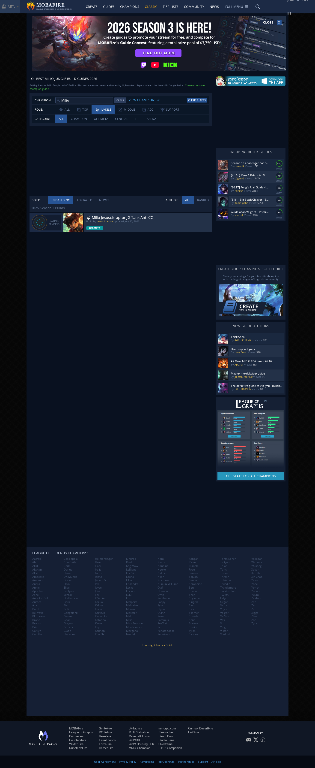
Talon (223, 566)
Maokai (131, 609)
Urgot (224, 602)
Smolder (194, 616)
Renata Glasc (166, 631)
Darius (68, 569)
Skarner (194, 613)
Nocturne (163, 580)
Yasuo (255, 580)
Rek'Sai (162, 623)
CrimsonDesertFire (200, 728)
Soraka (193, 623)
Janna (98, 577)
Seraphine (195, 584)
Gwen (67, 631)
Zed (253, 605)
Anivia (36, 584)
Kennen (100, 631)
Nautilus (163, 566)
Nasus (162, 562)
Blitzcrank (38, 616)
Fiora (67, 602)
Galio (67, 609)
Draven (68, 580)
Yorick (255, 588)
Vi (221, 623)
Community (194, 6)
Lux (128, 598)
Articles (216, 762)
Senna (193, 580)
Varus (224, 605)
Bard (35, 609)
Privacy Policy (127, 762)
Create (92, 6)
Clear (120, 100)
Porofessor (76, 736)
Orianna (163, 591)
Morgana (132, 631)
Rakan (161, 616)
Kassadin (101, 616)
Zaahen (256, 598)
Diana (67, 573)
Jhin (97, 591)
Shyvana (194, 598)
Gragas (68, 623)
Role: (39, 109)
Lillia (129, 580)
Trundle (225, 584)
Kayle (98, 623)
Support (203, 762)
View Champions (144, 99)
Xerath (255, 573)
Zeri (253, 609)
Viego (223, 627)
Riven (192, 562)
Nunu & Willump (168, 584)
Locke (130, 588)
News (214, 6)
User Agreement (105, 762)
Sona (192, 620)
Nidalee (162, 573)
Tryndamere (228, 588)
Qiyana (162, 609)
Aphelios (37, 591)
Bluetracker (166, 732)
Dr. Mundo (70, 577)
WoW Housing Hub (141, 744)
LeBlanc (131, 569)
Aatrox (36, 559)
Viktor (224, 631)
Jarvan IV (100, 580)
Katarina (100, 620)
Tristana (225, 580)
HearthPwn (165, 736)
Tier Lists (170, 6)
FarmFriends (107, 740)
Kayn (98, 627)
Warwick (256, 562)
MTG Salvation (139, 732)
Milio (129, 620)
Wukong (256, 566)
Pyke (160, 605)
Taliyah (224, 562)
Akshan (37, 569)
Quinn (161, 613)
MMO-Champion (139, 748)
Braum (36, 623)
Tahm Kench (228, 559)
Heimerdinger (104, 559)
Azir (34, 605)
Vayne (224, 609)
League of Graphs (81, 732)
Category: (42, 119)
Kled (129, 562)
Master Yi (132, 613)
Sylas (192, 631)
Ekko (67, 584)
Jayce (98, 588)
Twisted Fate (228, 591)
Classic (151, 6)
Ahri (35, 562)
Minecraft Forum (140, 736)
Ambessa (38, 577)
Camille (37, 634)
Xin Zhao (256, 577)
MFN (11, 6)
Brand (36, 620)
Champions (129, 6)
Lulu (128, 595)
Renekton (163, 634)
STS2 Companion (170, 748)
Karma (99, 609)
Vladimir (225, 634)
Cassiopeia (71, 559)
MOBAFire (76, 728)
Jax (97, 584)
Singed (193, 602)
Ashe (35, 595)
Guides (109, 6)
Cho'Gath (70, 562)
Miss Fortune (134, 623)
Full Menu (234, 6)
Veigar (224, 613)
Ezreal (68, 595)
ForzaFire (105, 744)
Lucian (130, 591)
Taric (223, 569)
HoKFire (193, 732)
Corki (67, 566)
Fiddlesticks (71, 598)
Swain (192, 627)
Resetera (105, 736)
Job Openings (166, 762)
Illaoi (98, 566)
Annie (36, 588)
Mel (128, 616)
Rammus (163, 620)
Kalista (99, 605)
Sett (191, 588)
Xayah (255, 569)
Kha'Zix (99, 634)
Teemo (224, 573)
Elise (67, 588)
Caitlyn (36, 631)
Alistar (36, 573)
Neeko (162, 569)
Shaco (193, 591)
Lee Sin (130, 573)
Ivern (98, 573)
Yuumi (255, 595)
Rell (160, 627)
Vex (222, 620)
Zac (253, 602)
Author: (172, 200)
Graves (68, 627)
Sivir (191, 609)
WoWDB (134, 740)
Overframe (165, 744)
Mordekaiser (134, 627)
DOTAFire (105, 732)
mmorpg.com (167, 728)
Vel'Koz (224, 616)
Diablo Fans (166, 740)
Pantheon (164, 598)
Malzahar (132, 605)
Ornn (161, 595)
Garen (68, 616)
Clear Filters (197, 100)
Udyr (223, 598)
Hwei (98, 562)
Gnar (67, 620)
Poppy (161, 602)
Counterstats (77, 740)
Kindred (131, 559)
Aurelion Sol (40, 598)
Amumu (37, 580)
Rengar (193, 559)
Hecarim (69, 634)
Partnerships (186, 762)
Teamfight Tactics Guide (157, 645)
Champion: (43, 100)
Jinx (97, 595)
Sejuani (193, 577)
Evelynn (69, 591)
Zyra (254, 623)
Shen (192, 595)
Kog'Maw (132, 566)
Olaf (160, 588)
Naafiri (130, 634)
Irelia (98, 569)
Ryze (192, 569)
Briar (35, 627)
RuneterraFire (78, 748)
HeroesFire (106, 748)
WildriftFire (76, 744)
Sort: (36, 200)
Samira (193, 573)
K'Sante (100, 598)
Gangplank (70, 613)
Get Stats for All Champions (251, 476)
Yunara (256, 591)
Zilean (255, 616)
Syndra (193, 634)
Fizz (66, 605)
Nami (161, 559)
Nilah (161, 577)
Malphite (131, 602)
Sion (191, 605)
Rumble (194, 566)
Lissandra (132, 584)
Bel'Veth (37, 613)
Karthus (100, 613)
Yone (254, 584)
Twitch (224, 595)
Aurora (36, 602)
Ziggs (254, 613)
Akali (35, 566)
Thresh (224, 577)
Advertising (147, 762)
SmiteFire (105, 728)
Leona (130, 577)
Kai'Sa (99, 602)
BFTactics (135, 728)
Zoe (253, 620)
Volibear (256, 559)
